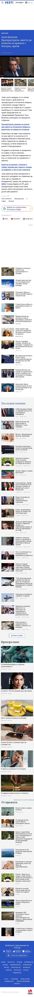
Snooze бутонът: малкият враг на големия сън (13, 743)
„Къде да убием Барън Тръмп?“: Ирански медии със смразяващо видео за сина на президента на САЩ (23, 526)
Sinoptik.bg (26, 967)
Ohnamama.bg (15, 967)
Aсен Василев (6, 199)
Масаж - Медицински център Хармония (23, 435)
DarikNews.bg (28, 962)
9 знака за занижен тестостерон (13, 769)
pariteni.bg (18, 323)
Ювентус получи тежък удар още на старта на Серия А (22, 890)
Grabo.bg (9, 970)
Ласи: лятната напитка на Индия (13, 718)
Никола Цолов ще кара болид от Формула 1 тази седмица (22, 424)
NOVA (3, 184)
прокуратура (19, 199)
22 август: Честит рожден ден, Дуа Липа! (16, 691)
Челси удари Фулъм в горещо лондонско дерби (23, 902)
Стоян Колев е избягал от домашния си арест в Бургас (24, 930)
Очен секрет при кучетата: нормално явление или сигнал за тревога (23, 331)
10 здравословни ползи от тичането (15, 793)
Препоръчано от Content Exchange (23, 800)
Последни (19, 2)
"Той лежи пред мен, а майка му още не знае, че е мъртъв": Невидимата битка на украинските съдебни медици (23, 582)
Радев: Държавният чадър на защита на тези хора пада (23, 511)
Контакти (17, 983)
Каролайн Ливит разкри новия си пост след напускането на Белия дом (23, 386)
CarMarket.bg (27, 965)
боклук (11, 201)
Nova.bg (5, 965)
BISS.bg (6, 967)
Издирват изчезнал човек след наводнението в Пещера (23, 270)
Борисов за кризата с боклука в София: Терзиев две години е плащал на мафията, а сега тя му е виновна (16, 167)
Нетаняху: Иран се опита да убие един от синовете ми (23, 294)
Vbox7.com (11, 962)
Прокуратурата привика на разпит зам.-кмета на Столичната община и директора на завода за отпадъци (15, 127)
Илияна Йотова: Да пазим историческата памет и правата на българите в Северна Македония (23, 373)
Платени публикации (23, 981)
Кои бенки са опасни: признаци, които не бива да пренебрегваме (23, 864)
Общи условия (25, 979)
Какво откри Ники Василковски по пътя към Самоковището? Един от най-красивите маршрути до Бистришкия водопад (23, 837)
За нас (6, 979)
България (4, 33)
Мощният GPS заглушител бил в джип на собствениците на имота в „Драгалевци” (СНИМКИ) (23, 916)
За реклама (14, 979)
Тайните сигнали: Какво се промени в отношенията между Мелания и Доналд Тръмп (23, 541)
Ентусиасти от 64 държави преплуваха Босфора (23, 851)
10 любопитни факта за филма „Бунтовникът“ (12, 665)
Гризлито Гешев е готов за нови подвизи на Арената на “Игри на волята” (23, 460)
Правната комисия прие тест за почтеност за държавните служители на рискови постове (22, 610)
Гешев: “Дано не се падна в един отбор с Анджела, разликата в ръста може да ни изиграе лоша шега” (23, 877)
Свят (16, 416)
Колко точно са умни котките (23, 809)
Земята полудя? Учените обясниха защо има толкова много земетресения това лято (23, 567)
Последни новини (13, 403)
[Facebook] (17, 986)
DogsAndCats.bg (15, 965)
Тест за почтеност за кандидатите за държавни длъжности (24, 553)
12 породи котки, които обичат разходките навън (22, 821)
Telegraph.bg (17, 972)
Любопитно (18, 429)
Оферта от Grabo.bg (20, 438)
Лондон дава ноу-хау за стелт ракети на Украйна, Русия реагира (23, 282)
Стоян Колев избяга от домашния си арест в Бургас (23, 306)
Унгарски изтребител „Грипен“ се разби (23, 595)
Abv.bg (3, 962)
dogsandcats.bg (19, 336)
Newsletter (16, 219)
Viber (6, 219)
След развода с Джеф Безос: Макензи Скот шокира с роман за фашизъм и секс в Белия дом (23, 486)
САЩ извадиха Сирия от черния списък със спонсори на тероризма (23, 411)
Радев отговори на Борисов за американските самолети (22, 499)
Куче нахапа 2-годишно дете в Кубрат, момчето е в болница (23, 624)
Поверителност (9, 981)
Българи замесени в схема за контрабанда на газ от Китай (23, 448)
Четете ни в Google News (18, 955)
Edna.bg (25, 970)
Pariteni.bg (17, 970)
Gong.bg (19, 962)
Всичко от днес (17, 635)
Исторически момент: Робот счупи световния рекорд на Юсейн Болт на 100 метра (24, 359)
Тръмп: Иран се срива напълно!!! (23, 472)
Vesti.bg (9, 2)
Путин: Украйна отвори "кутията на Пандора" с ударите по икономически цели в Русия (24, 344)
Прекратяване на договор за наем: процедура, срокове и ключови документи (23, 318)
